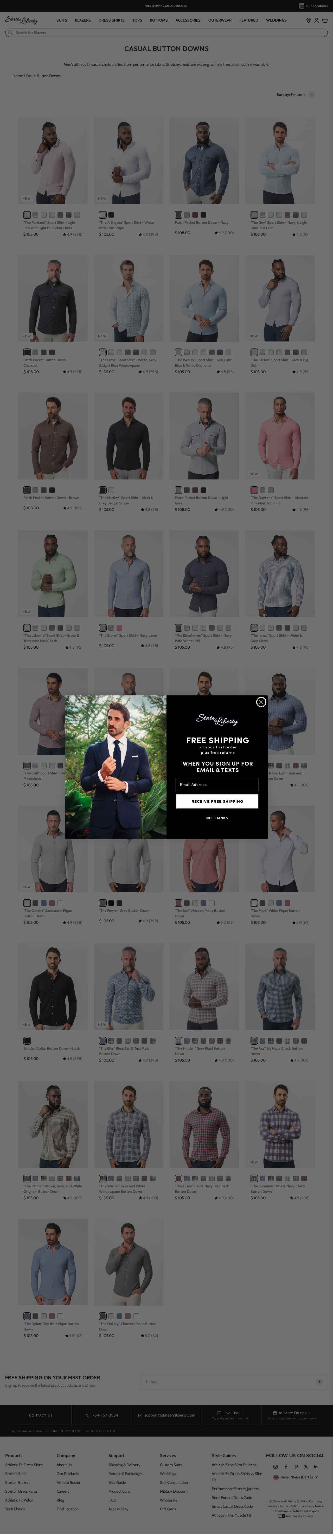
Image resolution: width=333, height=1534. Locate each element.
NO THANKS (217, 818)
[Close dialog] (261, 702)
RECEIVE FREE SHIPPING (217, 801)
